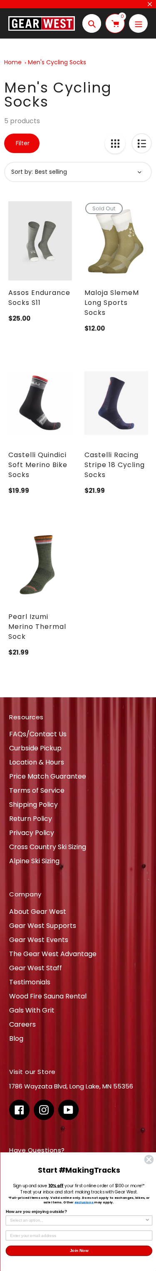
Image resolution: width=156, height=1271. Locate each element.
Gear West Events (38, 940)
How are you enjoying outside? (36, 1211)
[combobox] (77, 1220)
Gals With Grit (31, 1010)
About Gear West (37, 911)
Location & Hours (36, 762)
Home (13, 62)
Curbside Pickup (35, 748)
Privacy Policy (31, 833)
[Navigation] (138, 23)
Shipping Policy (33, 804)
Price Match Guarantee (47, 776)
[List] (141, 143)
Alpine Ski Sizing (34, 861)
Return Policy (30, 818)
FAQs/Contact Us (38, 734)
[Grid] (115, 143)
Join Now (78, 1251)
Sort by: (22, 172)
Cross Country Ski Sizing (47, 847)
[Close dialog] (149, 1159)
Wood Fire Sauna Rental (48, 996)
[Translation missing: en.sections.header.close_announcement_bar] (150, 4)
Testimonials (29, 982)
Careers (22, 1024)
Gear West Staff (35, 968)
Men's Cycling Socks (57, 62)
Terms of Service (36, 790)
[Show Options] (147, 1220)
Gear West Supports (42, 925)
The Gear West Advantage (53, 954)
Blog (16, 1038)
